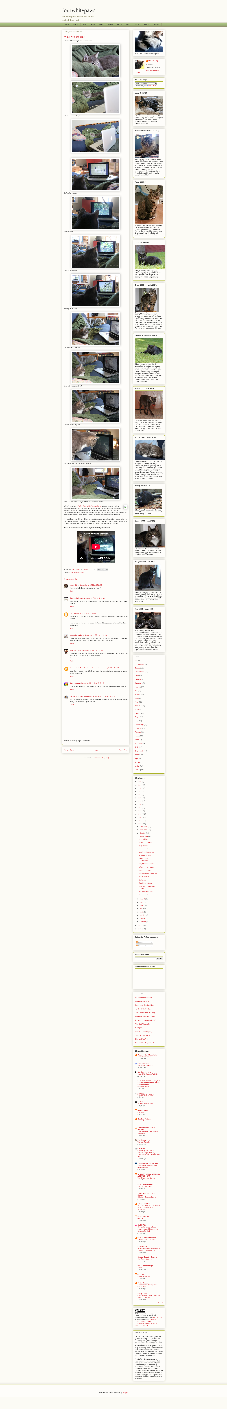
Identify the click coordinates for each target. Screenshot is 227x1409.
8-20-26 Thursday (143, 1086)
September (144, 836)
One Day (141, 1218)
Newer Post (69, 750)
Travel (137, 762)
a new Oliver (143, 839)
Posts (140, 942)
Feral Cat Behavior (145, 1185)
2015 (140, 814)
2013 (140, 820)
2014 (140, 817)
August (142, 899)
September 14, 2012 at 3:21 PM (92, 650)
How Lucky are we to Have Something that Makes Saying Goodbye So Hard (148, 1229)
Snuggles (138, 743)
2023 (140, 788)
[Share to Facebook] (104, 569)
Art (136, 660)
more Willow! (144, 877)
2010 (140, 929)
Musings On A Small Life (147, 1055)
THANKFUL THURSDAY (146, 1095)
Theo (84, 24)
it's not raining (144, 849)
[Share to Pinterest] (107, 569)
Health (137, 687)
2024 (140, 785)
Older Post (123, 750)
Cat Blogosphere (144, 1072)
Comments (142, 946)
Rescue (138, 732)
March (142, 915)
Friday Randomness (144, 1057)
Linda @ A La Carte (77, 635)
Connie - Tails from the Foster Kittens (83, 668)
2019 (140, 801)
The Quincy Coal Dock (145, 1259)
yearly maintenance (146, 852)
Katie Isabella (143, 1102)
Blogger (125, 1392)
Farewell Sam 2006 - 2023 (146, 1240)
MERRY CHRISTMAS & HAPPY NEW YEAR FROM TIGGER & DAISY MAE (149, 1208)
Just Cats (141, 1274)
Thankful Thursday (144, 1142)
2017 (140, 808)
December (144, 826)
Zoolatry (141, 1093)
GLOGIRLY (142, 1225)
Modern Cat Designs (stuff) (145, 1016)
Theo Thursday (145, 870)
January (143, 921)
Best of (136, 24)
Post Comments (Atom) (100, 758)
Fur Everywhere (144, 1140)
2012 (140, 824)
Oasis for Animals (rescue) (145, 1013)
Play (136, 721)
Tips (136, 758)
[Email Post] (93, 569)
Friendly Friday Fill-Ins (145, 1065)
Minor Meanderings (145, 1266)
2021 (140, 795)
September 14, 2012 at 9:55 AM (91, 585)
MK (136, 691)
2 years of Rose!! (145, 855)
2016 (140, 811)
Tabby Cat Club (144, 1204)
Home (67, 24)
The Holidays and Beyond (146, 1178)
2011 (140, 926)
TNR (136, 747)
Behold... (142, 880)
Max (127, 24)
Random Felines (76, 598)
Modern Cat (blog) (142, 1001)
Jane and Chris (75, 650)
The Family (139, 751)
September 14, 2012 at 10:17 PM (92, 683)
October (143, 833)
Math (137, 698)
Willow (110, 24)
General (138, 679)
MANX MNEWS (143, 1216)
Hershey (156, 24)
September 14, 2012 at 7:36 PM (109, 668)
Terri (71, 613)
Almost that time (143, 1121)
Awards (146, 24)
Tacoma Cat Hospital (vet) (144, 1043)
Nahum (75, 24)
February (143, 918)
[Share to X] (102, 569)
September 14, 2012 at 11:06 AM (85, 613)
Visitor (137, 766)
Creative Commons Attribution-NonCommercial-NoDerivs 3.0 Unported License (146, 1322)
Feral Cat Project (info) (143, 1031)
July (141, 902)
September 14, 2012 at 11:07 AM (96, 635)
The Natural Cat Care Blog (148, 1163)
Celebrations (139, 672)
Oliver (101, 24)
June (142, 905)
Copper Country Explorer (148, 1257)
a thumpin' (141, 1112)
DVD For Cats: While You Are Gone (88, 506)
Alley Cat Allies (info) (142, 1024)
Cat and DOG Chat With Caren (81, 696)
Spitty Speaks (143, 1283)
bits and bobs (144, 895)
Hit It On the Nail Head (145, 1104)
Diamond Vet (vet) (141, 1039)
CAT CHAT (142, 1149)
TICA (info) (139, 1028)
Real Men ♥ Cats (145, 883)
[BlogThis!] (100, 569)
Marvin (137, 694)
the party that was (146, 892)
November (144, 830)
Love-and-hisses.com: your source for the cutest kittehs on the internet (149, 1082)
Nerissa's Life (143, 1110)
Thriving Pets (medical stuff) (145, 1020)
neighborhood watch (146, 864)
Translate (152, 86)
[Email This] (98, 569)
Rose (93, 24)
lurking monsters (145, 842)
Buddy (119, 24)
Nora (137, 709)
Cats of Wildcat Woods (147, 1238)
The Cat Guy (153, 61)
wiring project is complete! (145, 859)
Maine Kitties (74, 585)
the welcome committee (148, 873)
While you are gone (146, 867)
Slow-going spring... (144, 1276)
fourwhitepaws (79, 10)
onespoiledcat (143, 1063)
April (141, 912)
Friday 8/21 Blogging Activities (148, 1074)
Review (76, 573)
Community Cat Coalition (144, 1005)
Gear (71, 573)
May (141, 909)
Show (137, 740)
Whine (140, 1268)
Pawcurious (142, 1246)
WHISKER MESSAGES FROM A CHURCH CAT (149, 1175)
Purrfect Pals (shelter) (143, 1009)
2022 (140, 791)
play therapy (143, 845)
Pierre (137, 717)
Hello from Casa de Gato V (147, 1197)
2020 (140, 798)
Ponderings (139, 725)
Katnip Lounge (75, 683)
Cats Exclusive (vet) (142, 1035)
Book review (139, 664)
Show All (160, 1303)
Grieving (138, 683)
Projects (138, 728)
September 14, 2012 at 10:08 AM (93, 598)
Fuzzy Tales (142, 1293)
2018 (140, 804)
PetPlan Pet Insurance (143, 997)
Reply (72, 591)
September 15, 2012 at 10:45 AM (103, 696)
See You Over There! (145, 1186)
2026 (140, 782)
